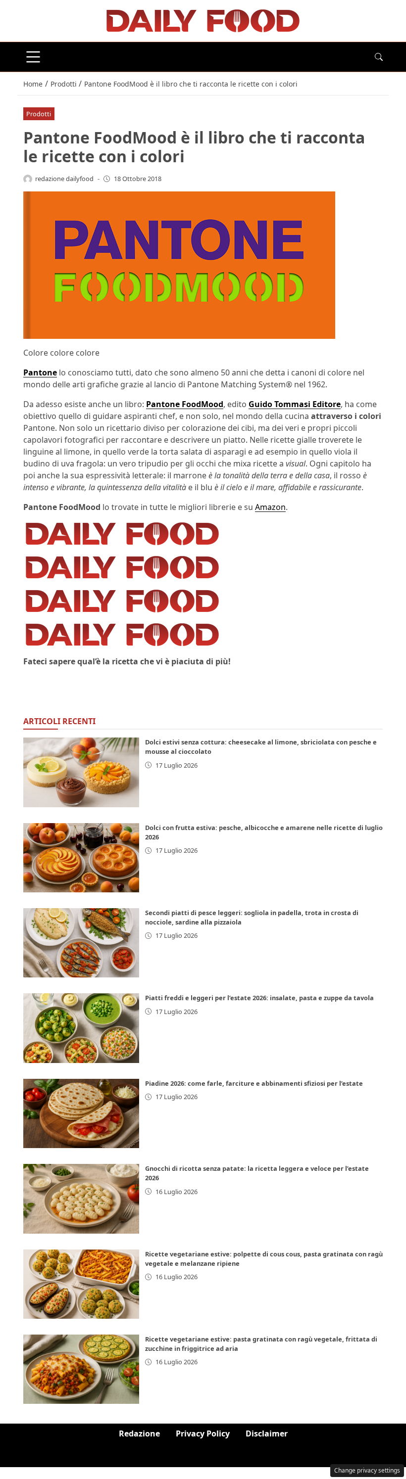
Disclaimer (267, 1433)
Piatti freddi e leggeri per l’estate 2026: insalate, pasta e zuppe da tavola (259, 997)
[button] (379, 57)
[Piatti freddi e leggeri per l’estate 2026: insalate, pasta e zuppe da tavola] (81, 1028)
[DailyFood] (203, 19)
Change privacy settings (367, 1470)
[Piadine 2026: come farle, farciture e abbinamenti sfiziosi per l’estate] (81, 1113)
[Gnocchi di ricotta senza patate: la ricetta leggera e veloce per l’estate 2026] (81, 1198)
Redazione (139, 1433)
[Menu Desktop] (33, 57)
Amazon (270, 507)
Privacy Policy (203, 1433)
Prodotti (38, 113)
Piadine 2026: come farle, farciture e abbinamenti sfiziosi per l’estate (254, 1083)
